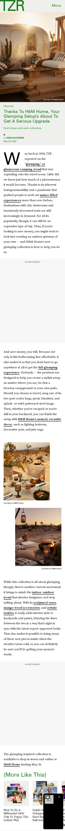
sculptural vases (44, 602)
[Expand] (47, 797)
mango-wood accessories (22, 608)
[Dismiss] (59, 797)
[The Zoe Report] (12, 5)
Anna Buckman (15, 137)
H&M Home (12, 764)
